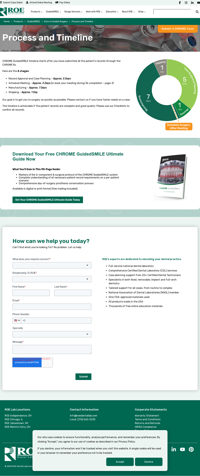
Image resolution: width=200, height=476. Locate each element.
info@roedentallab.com (83, 415)
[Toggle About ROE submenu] (134, 11)
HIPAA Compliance (145, 426)
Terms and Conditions (147, 419)
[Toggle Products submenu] (41, 11)
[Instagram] (186, 2)
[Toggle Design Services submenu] (81, 11)
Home (7, 21)
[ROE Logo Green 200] (12, 11)
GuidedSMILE (52, 11)
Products (35, 11)
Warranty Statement (147, 415)
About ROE (127, 11)
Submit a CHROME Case (178, 28)
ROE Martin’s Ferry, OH (17, 426)
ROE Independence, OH (18, 415)
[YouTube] (198, 2)
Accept (120, 461)
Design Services (72, 11)
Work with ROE (93, 11)
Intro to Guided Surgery (56, 21)
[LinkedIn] (192, 2)
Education (111, 11)
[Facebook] (179, 2)
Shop (140, 11)
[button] (174, 451)
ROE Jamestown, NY (16, 423)
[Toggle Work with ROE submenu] (101, 11)
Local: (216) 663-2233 (82, 419)
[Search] (197, 12)
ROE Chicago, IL (14, 419)
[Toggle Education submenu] (117, 11)
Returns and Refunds (147, 423)
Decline (148, 461)
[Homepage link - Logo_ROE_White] (24, 459)
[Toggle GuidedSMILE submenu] (60, 11)
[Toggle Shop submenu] (144, 11)
